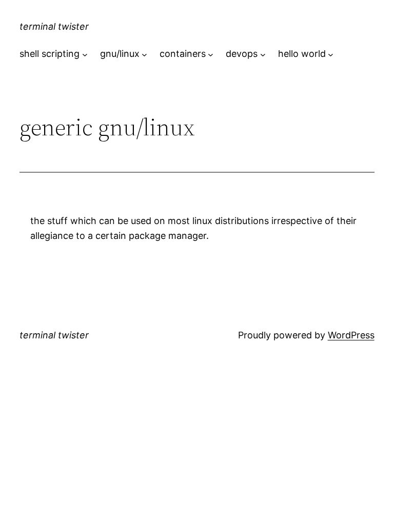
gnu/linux (120, 53)
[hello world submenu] (330, 54)
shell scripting (49, 53)
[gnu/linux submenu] (144, 54)
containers (183, 53)
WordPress (351, 335)
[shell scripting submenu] (85, 54)
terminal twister (54, 26)
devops (242, 53)
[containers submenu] (210, 54)
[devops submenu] (263, 54)
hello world (302, 53)
